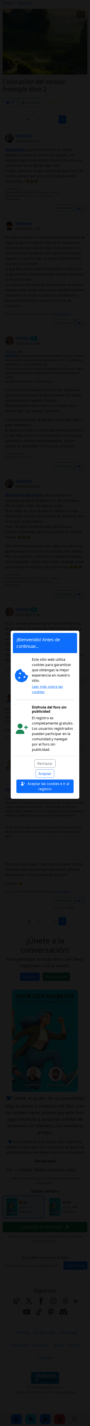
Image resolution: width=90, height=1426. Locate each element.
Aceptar (44, 773)
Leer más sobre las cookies (47, 689)
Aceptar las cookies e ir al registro (48, 786)
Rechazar (45, 763)
